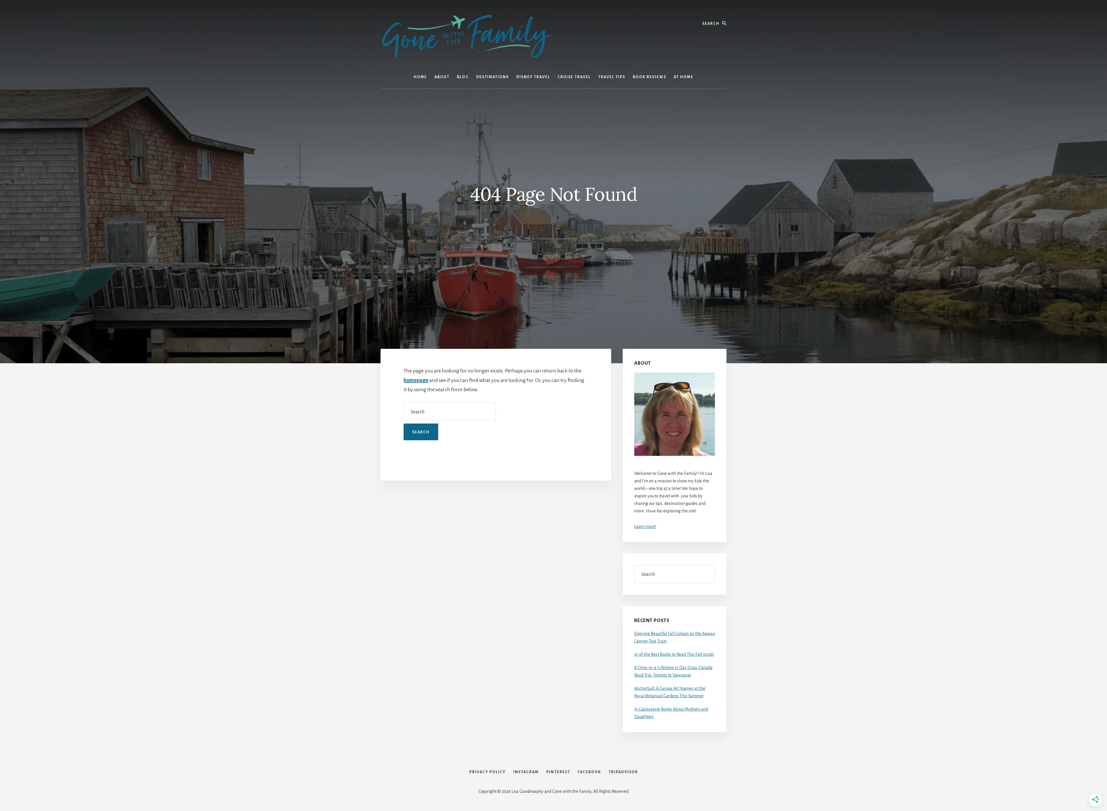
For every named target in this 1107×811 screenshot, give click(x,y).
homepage (416, 380)
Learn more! (645, 526)
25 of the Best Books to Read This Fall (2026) (674, 654)
